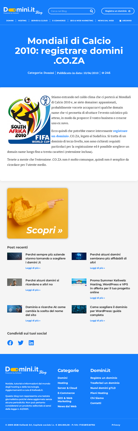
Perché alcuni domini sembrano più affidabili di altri (108, 258)
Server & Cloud (39, 20)
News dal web (106, 20)
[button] (10, 343)
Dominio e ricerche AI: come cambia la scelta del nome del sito (46, 311)
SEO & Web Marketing (81, 20)
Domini (9, 20)
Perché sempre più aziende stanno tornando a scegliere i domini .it (46, 258)
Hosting (22, 20)
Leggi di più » (33, 268)
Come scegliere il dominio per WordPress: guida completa (108, 311)
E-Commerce (59, 20)
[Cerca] (91, 11)
